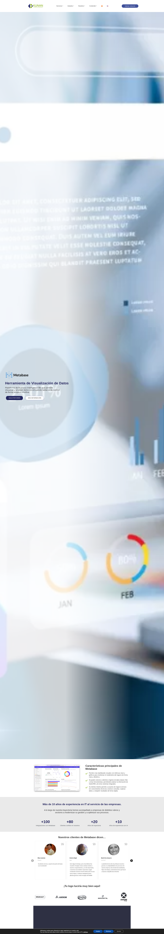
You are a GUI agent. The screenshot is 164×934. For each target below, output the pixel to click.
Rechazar (108, 931)
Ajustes (119, 931)
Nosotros (81, 6)
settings (85, 932)
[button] (131, 860)
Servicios (59, 6)
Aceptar (98, 931)
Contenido (92, 6)
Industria (70, 6)
